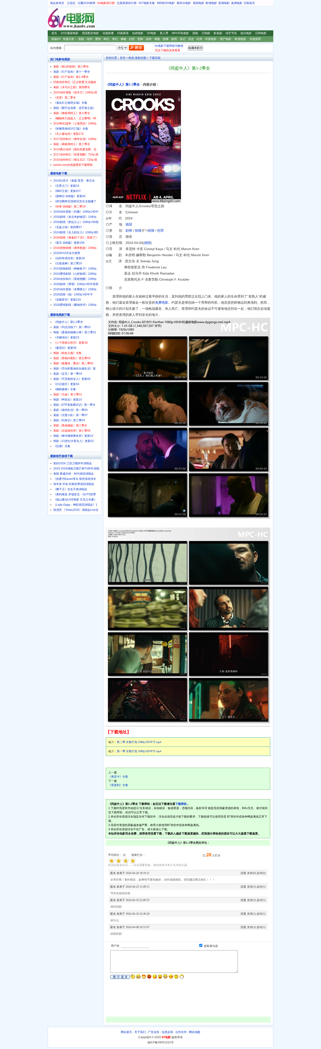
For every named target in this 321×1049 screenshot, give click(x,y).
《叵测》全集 (61, 446)
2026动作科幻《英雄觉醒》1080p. (75, 279)
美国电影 (198, 3)
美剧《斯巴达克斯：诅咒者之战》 (74, 108)
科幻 (106, 39)
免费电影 (161, 302)
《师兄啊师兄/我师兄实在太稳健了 (74, 201)
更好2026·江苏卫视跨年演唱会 (72, 463)
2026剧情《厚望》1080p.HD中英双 (75, 284)
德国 (128, 224)
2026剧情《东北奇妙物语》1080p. (75, 217)
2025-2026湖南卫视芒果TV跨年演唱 (76, 468)
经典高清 (123, 33)
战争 (149, 39)
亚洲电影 (224, 3)
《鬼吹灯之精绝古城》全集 (70, 102)
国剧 (195, 33)
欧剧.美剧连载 (137, 58)
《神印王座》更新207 (67, 191)
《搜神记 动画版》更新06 (69, 196)
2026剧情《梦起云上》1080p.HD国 (75, 222)
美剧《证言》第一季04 (67, 373)
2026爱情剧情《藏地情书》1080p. (75, 304)
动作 (89, 39)
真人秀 (164, 33)
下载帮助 (181, 804)
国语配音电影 (90, 33)
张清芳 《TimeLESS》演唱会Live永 (75, 510)
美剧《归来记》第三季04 (69, 420)
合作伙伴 (181, 1032)
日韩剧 (206, 33)
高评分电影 (184, 3)
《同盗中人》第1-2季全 (123, 84)
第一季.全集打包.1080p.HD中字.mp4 (139, 751)
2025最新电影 (69, 33)
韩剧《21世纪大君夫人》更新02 (73, 441)
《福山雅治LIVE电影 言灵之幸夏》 (75, 499)
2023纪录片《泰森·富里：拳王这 (74, 180)
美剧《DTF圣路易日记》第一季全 (74, 404)
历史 (191, 39)
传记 (182, 39)
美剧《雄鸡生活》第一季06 (70, 410)
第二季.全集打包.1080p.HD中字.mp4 (139, 742)
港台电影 (246, 33)
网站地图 (194, 1032)
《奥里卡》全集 (118, 776)
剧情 (174, 39)
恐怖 (140, 39)
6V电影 (52, 18)
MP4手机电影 (180, 33)
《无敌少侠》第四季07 (67, 227)
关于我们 (140, 1032)
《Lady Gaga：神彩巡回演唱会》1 (75, 504)
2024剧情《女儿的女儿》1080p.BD (75, 232)
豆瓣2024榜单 (86, 3)
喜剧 (81, 39)
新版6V (56, 39)
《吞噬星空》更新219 (67, 299)
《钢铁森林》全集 (64, 389)
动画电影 (137, 33)
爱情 (98, 39)
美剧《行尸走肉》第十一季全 (71, 71)
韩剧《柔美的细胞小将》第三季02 (74, 332)
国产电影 (225, 39)
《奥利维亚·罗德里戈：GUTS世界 (74, 494)
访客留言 (249, 3)
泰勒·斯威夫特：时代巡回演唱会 (73, 473)
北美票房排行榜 (127, 3)
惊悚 (165, 39)
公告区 (71, 3)
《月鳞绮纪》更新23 (66, 337)
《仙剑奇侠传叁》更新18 (69, 258)
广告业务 (153, 1032)
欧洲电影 (211, 3)
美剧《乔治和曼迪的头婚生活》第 (74, 368)
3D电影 (151, 33)
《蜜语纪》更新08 (64, 348)
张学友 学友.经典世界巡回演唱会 (73, 484)
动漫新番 (108, 33)
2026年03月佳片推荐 (66, 253)
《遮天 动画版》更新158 (68, 242)
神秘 (123, 39)
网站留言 (126, 1032)
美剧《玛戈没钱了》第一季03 (71, 327)
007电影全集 (147, 3)
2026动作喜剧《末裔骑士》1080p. (75, 289)
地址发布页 (57, 3)
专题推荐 (255, 39)
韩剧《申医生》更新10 (67, 399)
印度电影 (210, 39)
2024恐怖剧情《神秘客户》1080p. (75, 268)
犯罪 (160, 230)
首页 (54, 33)
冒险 (157, 39)
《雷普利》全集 (118, 785)
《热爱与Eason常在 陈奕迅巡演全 (74, 479)
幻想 (132, 39)
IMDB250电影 (166, 3)
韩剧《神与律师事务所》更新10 (73, 435)
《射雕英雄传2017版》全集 (70, 128)
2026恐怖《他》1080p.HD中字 (73, 294)
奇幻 (115, 39)
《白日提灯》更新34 (66, 384)
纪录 (199, 39)
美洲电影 (236, 3)
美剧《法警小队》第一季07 (70, 415)
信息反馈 (167, 1032)
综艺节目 (231, 33)
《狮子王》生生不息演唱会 (70, 489)
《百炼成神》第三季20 (67, 263)
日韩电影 (260, 33)
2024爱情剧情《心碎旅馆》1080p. (75, 273)
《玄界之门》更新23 (66, 185)
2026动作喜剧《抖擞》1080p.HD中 (75, 211)
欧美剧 (218, 33)
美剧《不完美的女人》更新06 (71, 379)
